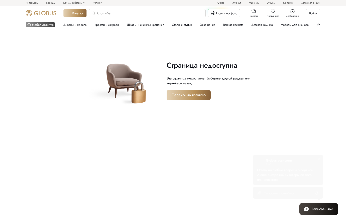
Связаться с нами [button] (310, 3)
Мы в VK (254, 3)
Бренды (50, 3)
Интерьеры (32, 3)
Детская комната (262, 25)
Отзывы (271, 3)
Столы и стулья (182, 25)
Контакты (288, 3)
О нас (220, 3)
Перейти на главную (189, 95)
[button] (253, 11)
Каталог (77, 13)
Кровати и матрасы (107, 25)
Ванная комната (233, 25)
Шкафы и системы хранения (145, 25)
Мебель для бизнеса (295, 25)
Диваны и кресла (74, 25)
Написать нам (322, 209)
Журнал (236, 3)
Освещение (207, 25)
